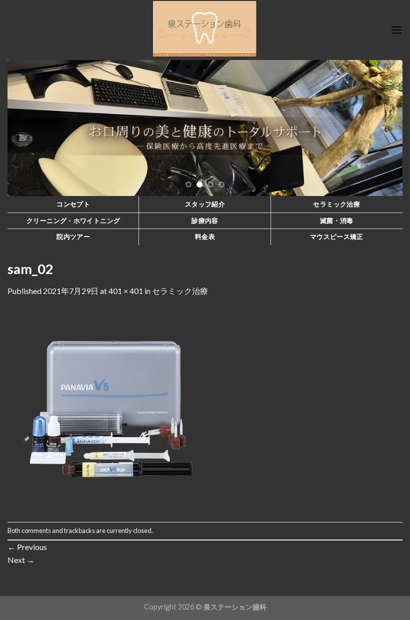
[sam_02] (108, 408)
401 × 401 (125, 291)
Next (21, 559)
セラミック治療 (180, 291)
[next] (382, 128)
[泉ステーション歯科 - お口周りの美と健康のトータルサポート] (205, 29)
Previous (27, 547)
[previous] (28, 128)
